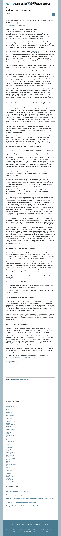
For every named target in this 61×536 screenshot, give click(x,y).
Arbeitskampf (9, 409)
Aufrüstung (9, 412)
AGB (18, 524)
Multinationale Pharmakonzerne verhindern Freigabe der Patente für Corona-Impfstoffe (30, 498)
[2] (38, 271)
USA (7, 475)
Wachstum (16, 379)
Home (13, 524)
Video (7, 478)
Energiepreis (9, 423)
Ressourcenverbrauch (11, 464)
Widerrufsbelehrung (27, 524)
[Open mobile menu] (54, 3)
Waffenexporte (9, 479)
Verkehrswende (10, 476)
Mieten (7, 450)
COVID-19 (8, 420)
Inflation (8, 432)
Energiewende (9, 424)
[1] (18, 61)
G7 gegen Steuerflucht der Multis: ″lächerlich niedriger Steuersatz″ (24, 506)
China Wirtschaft (10, 418)
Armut (7, 411)
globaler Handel (10, 429)
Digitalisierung (9, 421)
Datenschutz (38, 524)
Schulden (8, 470)
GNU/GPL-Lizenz (31, 531)
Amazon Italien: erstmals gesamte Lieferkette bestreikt (21, 502)
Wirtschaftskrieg (10, 481)
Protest (8, 459)
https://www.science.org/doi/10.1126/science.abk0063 (21, 357)
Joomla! (15, 531)
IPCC (7, 433)
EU (7, 427)
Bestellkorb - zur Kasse (30, 4)
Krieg (7, 444)
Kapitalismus (9, 435)
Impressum (46, 524)
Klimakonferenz (10, 440)
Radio (7, 461)
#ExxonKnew (36, 51)
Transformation (10, 472)
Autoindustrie (9, 414)
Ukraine (8, 473)
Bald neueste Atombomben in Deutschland (18, 491)
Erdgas (8, 426)
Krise (7, 446)
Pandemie (8, 456)
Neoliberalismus (10, 455)
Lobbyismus (9, 447)
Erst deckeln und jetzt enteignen (15, 495)
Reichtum (8, 463)
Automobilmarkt (10, 415)
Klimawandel (9, 443)
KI (6, 437)
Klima (7, 438)
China (7, 417)
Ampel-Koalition (10, 407)
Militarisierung (9, 452)
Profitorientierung (10, 458)
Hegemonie (9, 430)
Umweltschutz (24, 379)
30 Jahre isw (9, 406)
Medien (8, 449)
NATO (7, 453)
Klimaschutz (9, 441)
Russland (8, 467)
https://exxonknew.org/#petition (14, 363)
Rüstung (8, 469)
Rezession (8, 466)
